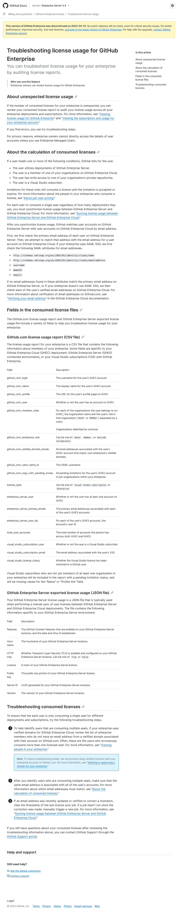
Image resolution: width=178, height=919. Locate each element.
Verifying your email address (27, 298)
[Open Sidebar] (4, 14)
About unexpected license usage (40, 96)
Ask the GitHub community (25, 870)
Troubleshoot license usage (83, 14)
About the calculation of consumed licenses (51, 152)
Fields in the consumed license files (42, 309)
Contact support (19, 875)
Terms (36, 906)
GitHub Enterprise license (50, 14)
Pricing (68, 906)
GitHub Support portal (22, 836)
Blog (97, 906)
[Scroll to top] (170, 911)
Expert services (83, 906)
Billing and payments (20, 14)
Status (57, 906)
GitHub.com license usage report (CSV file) (43, 337)
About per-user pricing (39, 198)
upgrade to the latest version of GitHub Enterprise (93, 29)
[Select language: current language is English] (172, 5)
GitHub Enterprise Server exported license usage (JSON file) (58, 593)
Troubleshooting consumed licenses (43, 706)
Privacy (46, 906)
